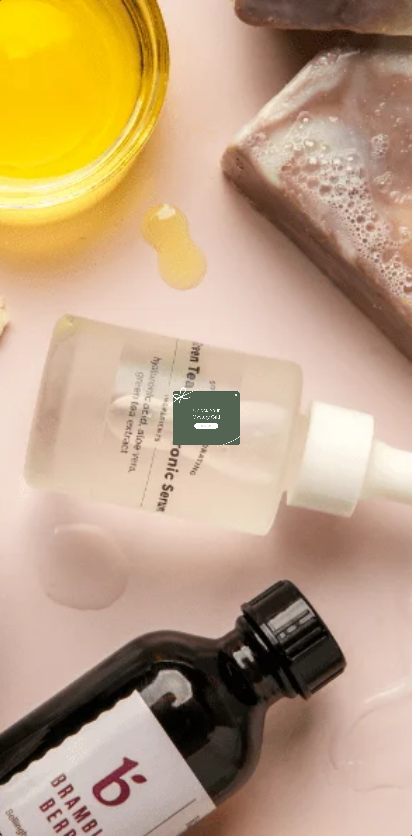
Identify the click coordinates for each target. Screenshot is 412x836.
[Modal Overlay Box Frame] (206, 418)
